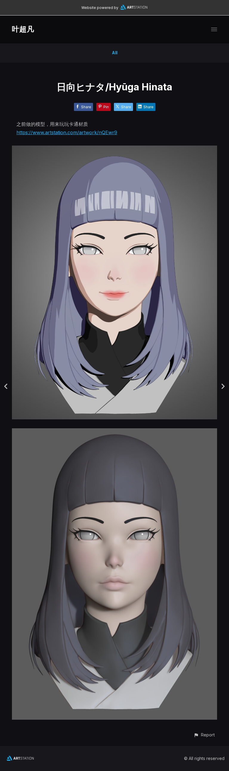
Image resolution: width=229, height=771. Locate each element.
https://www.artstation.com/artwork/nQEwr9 (66, 132)
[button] (204, 735)
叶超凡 (23, 29)
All (114, 52)
